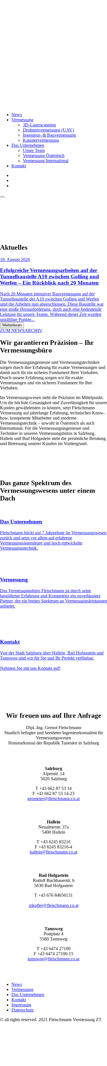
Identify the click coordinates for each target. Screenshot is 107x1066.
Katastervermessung (41, 140)
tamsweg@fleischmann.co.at (53, 958)
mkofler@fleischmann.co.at (53, 905)
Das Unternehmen (27, 145)
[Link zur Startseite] (53, 105)
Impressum (21, 1004)
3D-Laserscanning (39, 124)
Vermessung (22, 119)
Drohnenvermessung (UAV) (48, 130)
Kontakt (18, 165)
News (16, 114)
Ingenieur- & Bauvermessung (49, 135)
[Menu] (2, 197)
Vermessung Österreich (43, 155)
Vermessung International (45, 160)
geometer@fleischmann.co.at (53, 798)
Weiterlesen (12, 325)
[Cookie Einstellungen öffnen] (43, 1063)
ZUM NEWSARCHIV (21, 330)
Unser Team (34, 150)
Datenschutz (22, 1009)
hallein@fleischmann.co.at (53, 852)
